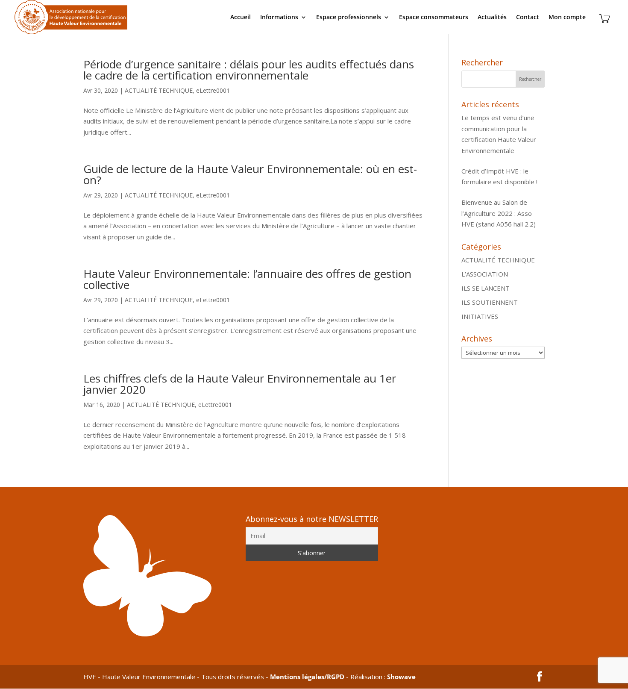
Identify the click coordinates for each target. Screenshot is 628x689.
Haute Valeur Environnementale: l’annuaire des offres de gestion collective (247, 279)
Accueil (240, 17)
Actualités (492, 17)
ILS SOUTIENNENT (489, 302)
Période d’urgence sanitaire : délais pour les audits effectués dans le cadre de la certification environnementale (248, 69)
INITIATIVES (479, 316)
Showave (401, 676)
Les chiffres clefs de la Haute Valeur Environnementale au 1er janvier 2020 (239, 384)
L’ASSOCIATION (484, 274)
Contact (527, 17)
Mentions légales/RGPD (307, 676)
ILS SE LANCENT (485, 288)
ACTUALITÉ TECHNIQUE (159, 90)
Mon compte (567, 17)
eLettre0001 (213, 90)
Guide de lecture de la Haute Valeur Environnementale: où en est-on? (250, 174)
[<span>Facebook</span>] (539, 677)
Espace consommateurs (433, 17)
